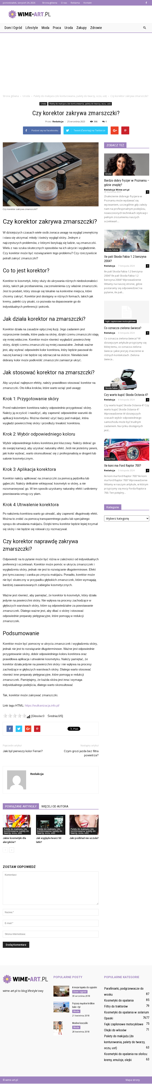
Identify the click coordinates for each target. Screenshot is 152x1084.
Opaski (108, 1018)
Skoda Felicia (111, 250)
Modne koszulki (80, 1023)
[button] (144, 28)
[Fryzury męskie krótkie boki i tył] (61, 1007)
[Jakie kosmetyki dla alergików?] (17, 825)
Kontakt (88, 2)
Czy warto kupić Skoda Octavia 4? (126, 395)
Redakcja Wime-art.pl (116, 189)
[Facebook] (146, 3)
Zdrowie (96, 28)
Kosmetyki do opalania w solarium (126, 1012)
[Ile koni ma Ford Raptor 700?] (126, 450)
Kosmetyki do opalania (119, 1000)
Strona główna (49, 2)
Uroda (69, 28)
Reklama (75, 2)
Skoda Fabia (111, 388)
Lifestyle (32, 28)
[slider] (15, 715)
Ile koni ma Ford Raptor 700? (122, 465)
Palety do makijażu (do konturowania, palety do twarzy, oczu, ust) (80, 103)
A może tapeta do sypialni (84, 987)
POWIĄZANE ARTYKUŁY (21, 806)
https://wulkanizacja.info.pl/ (42, 705)
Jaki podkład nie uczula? (84, 838)
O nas (64, 2)
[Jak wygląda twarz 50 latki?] (50, 825)
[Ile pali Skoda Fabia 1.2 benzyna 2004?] (126, 241)
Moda (45, 28)
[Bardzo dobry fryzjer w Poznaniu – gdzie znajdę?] (126, 164)
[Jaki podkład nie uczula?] (84, 825)
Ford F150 (110, 459)
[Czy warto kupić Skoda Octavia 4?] (126, 379)
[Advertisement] (76, 62)
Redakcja (58, 121)
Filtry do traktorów (116, 1006)
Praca (57, 28)
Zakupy (81, 28)
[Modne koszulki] (61, 1028)
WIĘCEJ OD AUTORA (54, 806)
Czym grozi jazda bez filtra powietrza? (81, 753)
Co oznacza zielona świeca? (122, 328)
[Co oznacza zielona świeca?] (126, 312)
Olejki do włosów (115, 1030)
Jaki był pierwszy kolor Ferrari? (23, 751)
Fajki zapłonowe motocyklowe (120, 321)
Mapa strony (133, 1080)
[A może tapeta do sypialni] (61, 991)
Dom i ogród (13, 28)
